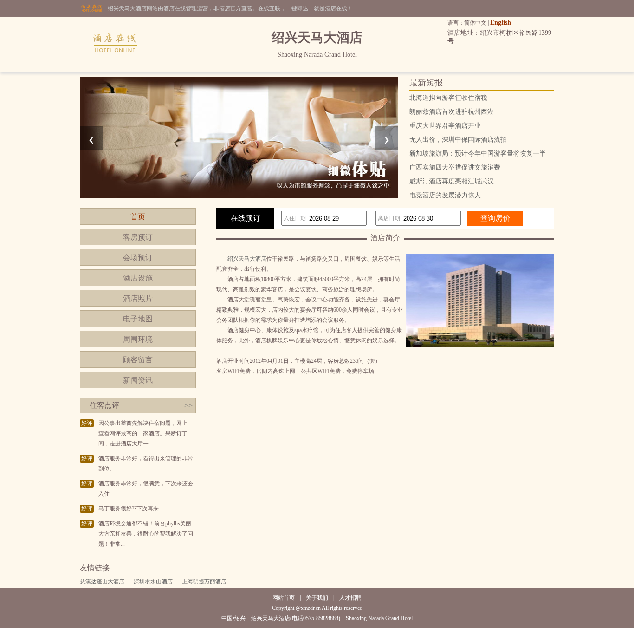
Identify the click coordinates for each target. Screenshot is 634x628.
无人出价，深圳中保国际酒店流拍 (458, 139)
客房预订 (138, 237)
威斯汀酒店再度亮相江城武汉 (451, 181)
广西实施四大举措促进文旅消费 (454, 167)
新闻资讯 (138, 380)
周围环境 (138, 339)
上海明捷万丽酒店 (204, 581)
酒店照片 (138, 298)
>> (188, 405)
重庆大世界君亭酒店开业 (445, 125)
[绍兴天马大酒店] (115, 69)
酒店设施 (138, 278)
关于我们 (317, 598)
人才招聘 (350, 598)
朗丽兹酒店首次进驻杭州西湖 (451, 111)
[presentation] (91, 138)
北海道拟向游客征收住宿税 (448, 97)
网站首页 (283, 598)
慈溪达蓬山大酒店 (102, 581)
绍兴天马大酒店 (246, 258)
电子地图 (138, 319)
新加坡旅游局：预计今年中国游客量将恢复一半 (477, 153)
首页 (137, 217)
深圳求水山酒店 (153, 581)
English (500, 22)
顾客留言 (138, 360)
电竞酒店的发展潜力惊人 (445, 195)
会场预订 (138, 258)
